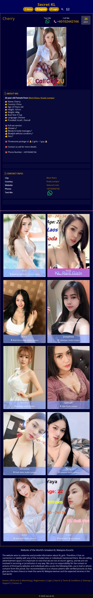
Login (55, 9)
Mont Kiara (34, 98)
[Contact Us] (68, 9)
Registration (39, 580)
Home (5, 580)
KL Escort (9, 156)
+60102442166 (68, 21)
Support (6, 583)
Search (57, 580)
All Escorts (14, 580)
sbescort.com (52, 185)
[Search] (62, 9)
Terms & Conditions (71, 580)
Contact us (17, 583)
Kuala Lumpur (47, 98)
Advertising (27, 580)
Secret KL (46, 4)
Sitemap (86, 580)
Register (42, 9)
